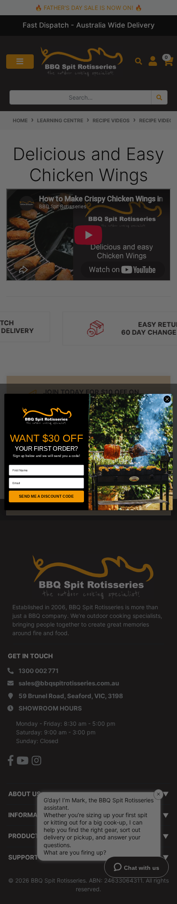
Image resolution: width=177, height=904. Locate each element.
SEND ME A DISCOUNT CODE (46, 496)
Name (13, 461)
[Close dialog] (167, 399)
